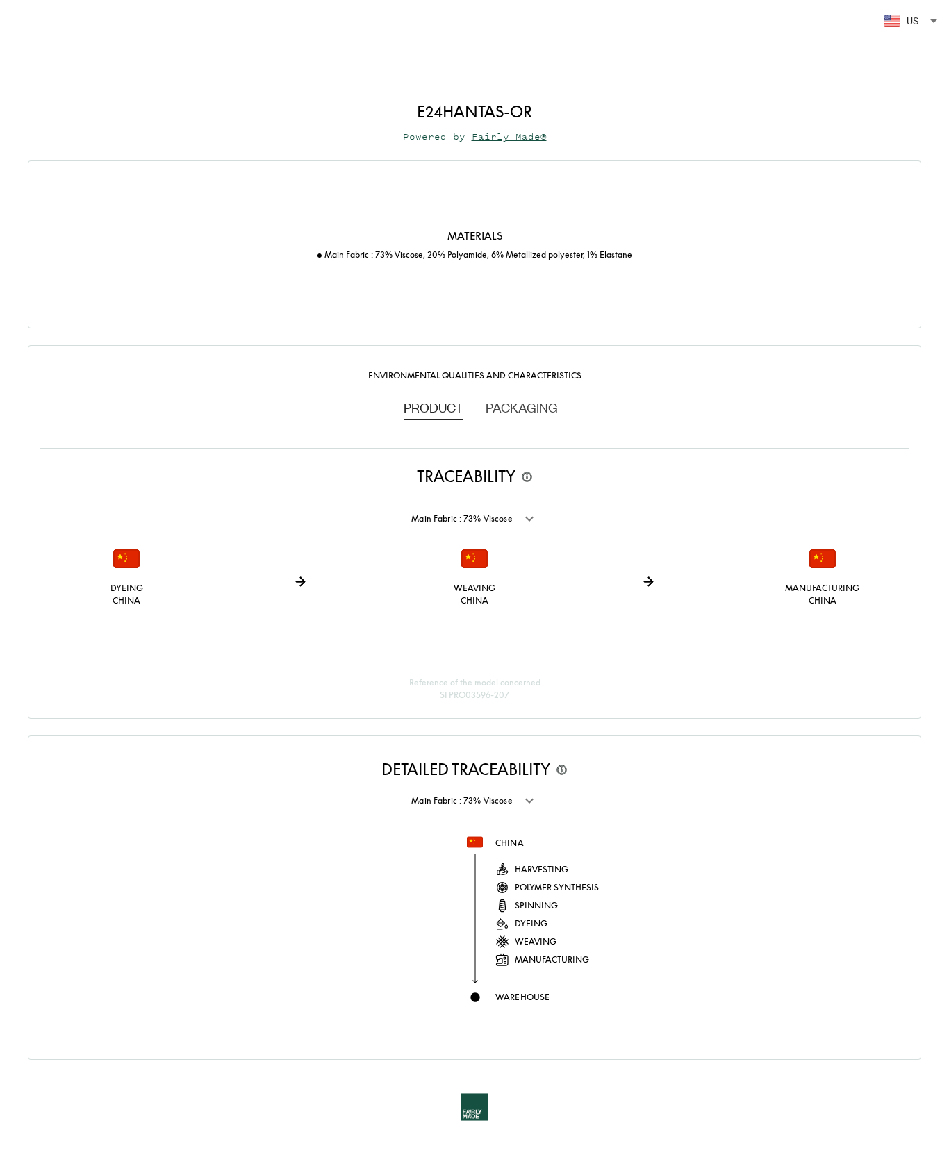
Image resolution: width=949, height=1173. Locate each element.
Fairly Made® (509, 136)
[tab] (433, 407)
